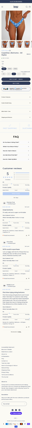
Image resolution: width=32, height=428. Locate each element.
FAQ (2, 358)
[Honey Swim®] (16, 6)
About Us (4, 354)
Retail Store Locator (6, 351)
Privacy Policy (5, 372)
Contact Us (4, 361)
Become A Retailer (6, 349)
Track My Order (5, 363)
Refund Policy (5, 368)
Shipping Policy (5, 370)
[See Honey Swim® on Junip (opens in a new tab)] (19, 332)
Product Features (5, 97)
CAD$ (15, 418)
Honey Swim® (13, 420)
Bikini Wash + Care (5, 111)
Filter (16, 197)
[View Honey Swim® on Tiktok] (16, 410)
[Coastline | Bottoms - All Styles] (4, 44)
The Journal (4, 377)
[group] (16, 1)
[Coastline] (3, 64)
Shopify (23, 420)
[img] (11, 203)
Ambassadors (5, 356)
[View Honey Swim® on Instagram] (12, 410)
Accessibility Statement (7, 347)
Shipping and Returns (6, 117)
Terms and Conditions (7, 374)
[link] (6, 51)
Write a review (16, 193)
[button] (26, 7)
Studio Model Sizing (6, 103)
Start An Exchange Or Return (9, 365)
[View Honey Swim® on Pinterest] (19, 410)
